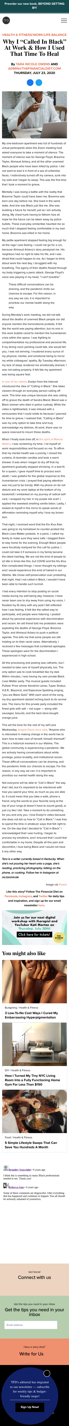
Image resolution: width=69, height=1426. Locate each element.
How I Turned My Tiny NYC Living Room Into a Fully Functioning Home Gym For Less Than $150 (32, 1080)
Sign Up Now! (30, 1407)
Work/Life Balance (50, 35)
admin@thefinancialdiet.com (34, 69)
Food (8, 1137)
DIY (7, 1070)
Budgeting (11, 1007)
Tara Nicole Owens (33, 64)
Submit (62, 1325)
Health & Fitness (17, 35)
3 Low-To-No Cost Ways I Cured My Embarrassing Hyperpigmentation (31, 1015)
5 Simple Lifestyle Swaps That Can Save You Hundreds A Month (31, 1145)
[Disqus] (34, 1206)
